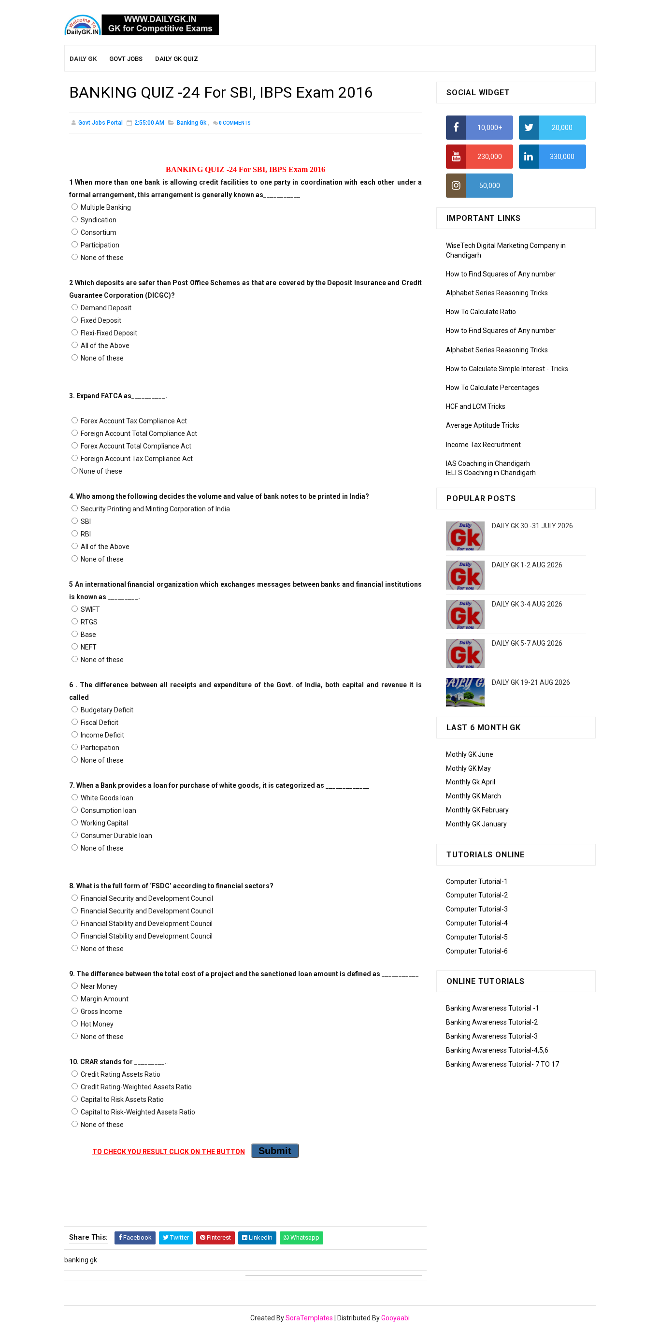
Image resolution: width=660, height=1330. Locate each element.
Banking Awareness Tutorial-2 (492, 1022)
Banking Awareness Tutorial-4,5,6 (497, 1050)
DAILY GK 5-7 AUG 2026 (527, 643)
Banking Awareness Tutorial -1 (492, 1008)
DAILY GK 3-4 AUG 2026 (527, 604)
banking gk (191, 122)
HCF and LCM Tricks (475, 406)
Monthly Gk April (470, 782)
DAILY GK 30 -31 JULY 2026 (532, 526)
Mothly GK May (468, 768)
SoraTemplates (309, 1318)
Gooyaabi (395, 1318)
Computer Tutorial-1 (477, 881)
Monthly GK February (477, 810)
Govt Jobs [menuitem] (126, 58)
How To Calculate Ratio (481, 312)
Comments (235, 123)
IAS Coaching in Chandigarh (488, 463)
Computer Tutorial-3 (477, 909)
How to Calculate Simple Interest (495, 369)
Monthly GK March (473, 796)
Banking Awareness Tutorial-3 (492, 1036)
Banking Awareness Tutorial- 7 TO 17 (502, 1064)
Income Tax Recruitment (483, 444)
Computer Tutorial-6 (477, 951)
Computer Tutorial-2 (477, 895)
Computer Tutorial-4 (477, 923)
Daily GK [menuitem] (83, 58)
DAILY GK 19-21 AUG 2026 (531, 682)
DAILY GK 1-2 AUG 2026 (527, 565)
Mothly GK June (469, 754)
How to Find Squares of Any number (501, 274)
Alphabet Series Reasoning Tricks (497, 293)
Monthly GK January (476, 824)
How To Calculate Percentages (492, 387)
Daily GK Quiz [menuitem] (176, 58)
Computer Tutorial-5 (477, 937)
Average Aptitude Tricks (482, 425)
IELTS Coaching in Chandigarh (491, 473)
